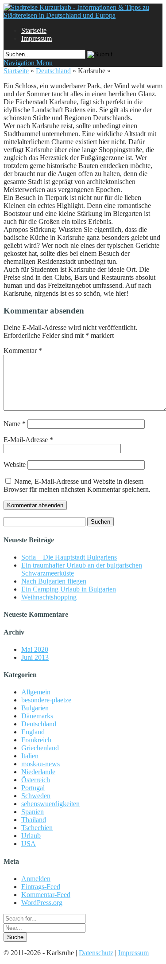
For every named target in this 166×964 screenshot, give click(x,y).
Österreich (35, 780)
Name (15, 423)
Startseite (33, 30)
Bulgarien (35, 708)
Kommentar (23, 350)
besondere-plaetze (46, 700)
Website (15, 464)
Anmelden (35, 878)
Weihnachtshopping (49, 597)
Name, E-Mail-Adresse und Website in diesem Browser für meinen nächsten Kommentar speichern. (77, 485)
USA (28, 843)
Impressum (36, 38)
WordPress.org (41, 902)
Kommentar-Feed (45, 894)
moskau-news (40, 764)
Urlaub (31, 835)
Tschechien (37, 827)
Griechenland (40, 748)
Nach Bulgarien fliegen (53, 581)
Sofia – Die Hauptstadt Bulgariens (69, 557)
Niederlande (38, 772)
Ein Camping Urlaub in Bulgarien (68, 589)
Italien (30, 756)
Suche (15, 937)
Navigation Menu (28, 63)
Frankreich (36, 740)
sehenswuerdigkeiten (50, 803)
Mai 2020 (34, 649)
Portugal (33, 788)
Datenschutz (96, 952)
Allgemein (35, 692)
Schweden (35, 795)
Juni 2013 (35, 657)
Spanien (32, 811)
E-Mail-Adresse (28, 439)
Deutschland (53, 70)
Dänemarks (37, 716)
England (33, 732)
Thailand (33, 819)
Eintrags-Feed (40, 886)
